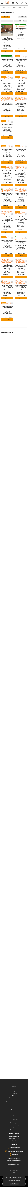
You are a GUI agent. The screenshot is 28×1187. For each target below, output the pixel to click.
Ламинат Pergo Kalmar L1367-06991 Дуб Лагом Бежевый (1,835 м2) (7, 172)
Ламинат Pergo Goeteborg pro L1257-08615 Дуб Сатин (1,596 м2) (21, 82)
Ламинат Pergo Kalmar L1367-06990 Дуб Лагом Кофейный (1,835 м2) (7, 126)
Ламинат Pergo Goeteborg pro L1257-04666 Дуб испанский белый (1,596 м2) (7, 38)
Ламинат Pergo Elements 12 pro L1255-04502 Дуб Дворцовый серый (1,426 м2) (7, 195)
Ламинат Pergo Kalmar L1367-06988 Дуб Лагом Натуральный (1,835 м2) (20, 103)
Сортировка (22, 16)
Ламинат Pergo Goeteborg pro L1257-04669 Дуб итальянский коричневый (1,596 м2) (21, 243)
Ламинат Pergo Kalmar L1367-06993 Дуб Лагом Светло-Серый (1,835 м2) (7, 151)
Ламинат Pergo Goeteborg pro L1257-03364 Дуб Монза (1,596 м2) (7, 242)
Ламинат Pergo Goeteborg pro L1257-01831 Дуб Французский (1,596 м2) (7, 286)
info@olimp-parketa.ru (15, 1151)
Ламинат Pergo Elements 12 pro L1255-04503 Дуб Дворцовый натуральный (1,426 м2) (21, 172)
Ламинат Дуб (18, 20)
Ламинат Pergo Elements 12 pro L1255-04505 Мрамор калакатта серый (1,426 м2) (21, 195)
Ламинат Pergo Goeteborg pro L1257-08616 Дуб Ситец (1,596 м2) (7, 82)
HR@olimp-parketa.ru (14, 1160)
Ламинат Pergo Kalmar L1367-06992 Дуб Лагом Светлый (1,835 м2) (21, 151)
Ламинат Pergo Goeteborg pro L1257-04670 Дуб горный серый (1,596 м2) (7, 265)
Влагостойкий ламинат (7, 20)
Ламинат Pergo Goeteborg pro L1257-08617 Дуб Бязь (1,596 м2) (21, 61)
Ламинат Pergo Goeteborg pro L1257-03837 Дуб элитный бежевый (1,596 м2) (21, 218)
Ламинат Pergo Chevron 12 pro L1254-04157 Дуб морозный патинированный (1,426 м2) (7, 219)
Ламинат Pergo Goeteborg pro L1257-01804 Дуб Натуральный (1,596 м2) (21, 265)
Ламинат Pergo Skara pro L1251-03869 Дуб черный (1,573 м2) (7, 61)
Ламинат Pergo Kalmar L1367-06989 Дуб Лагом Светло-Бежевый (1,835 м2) (7, 104)
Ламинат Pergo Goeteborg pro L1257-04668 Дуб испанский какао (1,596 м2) (21, 30)
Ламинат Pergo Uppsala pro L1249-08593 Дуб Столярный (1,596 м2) (7, 308)
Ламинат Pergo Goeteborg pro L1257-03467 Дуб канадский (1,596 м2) (21, 286)
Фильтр (6, 16)
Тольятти (15, 1154)
